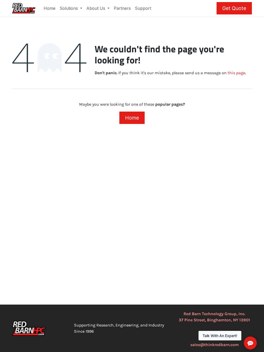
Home (132, 118)
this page (236, 72)
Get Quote (234, 8)
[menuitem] (49, 8)
